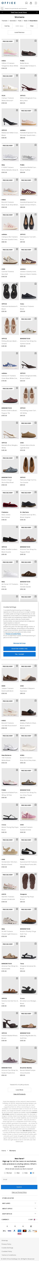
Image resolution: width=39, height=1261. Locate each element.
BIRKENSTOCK (25, 339)
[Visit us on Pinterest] (15, 1226)
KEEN (3, 686)
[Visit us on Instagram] (23, 1226)
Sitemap (5, 1240)
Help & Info (6, 1203)
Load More (19, 1090)
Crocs (4, 825)
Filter (31, 26)
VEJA (3, 95)
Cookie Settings (7, 1248)
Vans (22, 304)
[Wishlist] (25, 3)
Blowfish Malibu (26, 1068)
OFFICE (22, 95)
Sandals (13, 21)
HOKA (4, 61)
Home (4, 1150)
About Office (7, 1209)
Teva (22, 964)
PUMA (22, 61)
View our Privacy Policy (19, 1192)
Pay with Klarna (19, 12)
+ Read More (33, 21)
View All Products (20, 1094)
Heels (26, 21)
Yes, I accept (19, 654)
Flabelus (5, 512)
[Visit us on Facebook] (7, 1226)
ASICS (4, 894)
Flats (20, 21)
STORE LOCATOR (8, 1198)
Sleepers (23, 894)
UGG (3, 269)
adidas (22, 130)
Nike (3, 165)
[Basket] (30, 3)
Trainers (4, 21)
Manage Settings (19, 643)
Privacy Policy (6, 1244)
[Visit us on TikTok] (31, 1226)
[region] (19, 630)
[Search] (2, 9)
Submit (19, 1187)
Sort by (7, 26)
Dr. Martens (24, 512)
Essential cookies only (20, 648)
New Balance (6, 755)
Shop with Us (7, 1214)
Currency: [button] (17, 1219)
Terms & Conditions (9, 1255)
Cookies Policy (7, 1251)
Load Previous (19, 32)
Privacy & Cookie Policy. (13, 634)
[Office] (9, 3)
